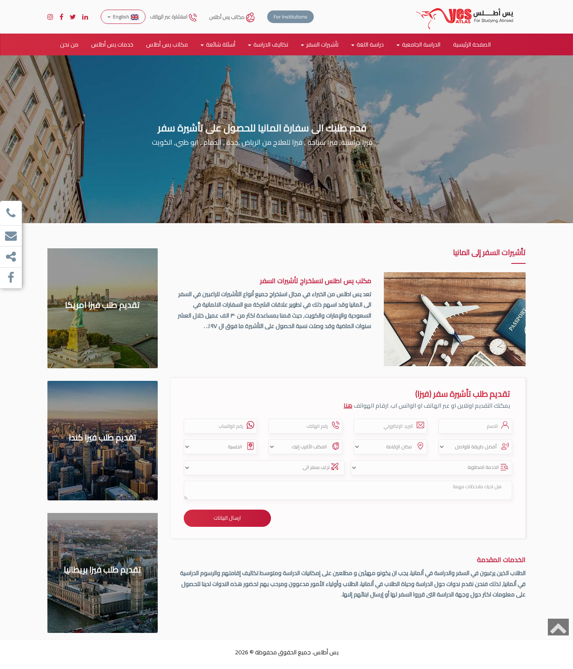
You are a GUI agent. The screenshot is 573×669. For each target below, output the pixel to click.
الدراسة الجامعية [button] (421, 44)
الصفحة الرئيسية (472, 44)
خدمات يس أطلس (112, 44)
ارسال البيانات (227, 518)
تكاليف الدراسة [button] (270, 44)
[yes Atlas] (465, 10)
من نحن (69, 44)
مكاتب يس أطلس (227, 17)
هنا (348, 405)
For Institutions (290, 16)
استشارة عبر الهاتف (169, 16)
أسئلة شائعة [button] (220, 44)
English (121, 16)
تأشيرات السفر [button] (322, 44)
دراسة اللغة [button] (370, 44)
